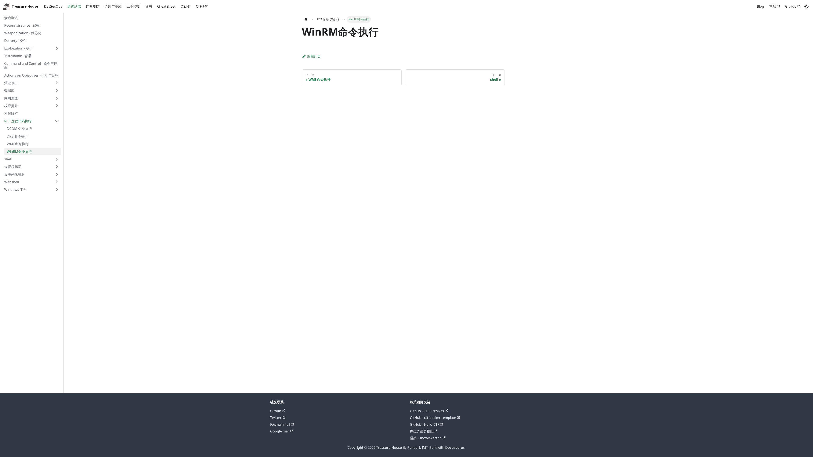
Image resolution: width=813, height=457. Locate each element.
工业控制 (133, 6)
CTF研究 (202, 6)
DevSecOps (53, 6)
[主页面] (306, 19)
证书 (148, 6)
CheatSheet (166, 6)
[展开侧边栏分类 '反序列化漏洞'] (56, 174)
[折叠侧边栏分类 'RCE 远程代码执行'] (56, 121)
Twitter (276, 417)
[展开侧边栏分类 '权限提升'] (56, 105)
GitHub (790, 6)
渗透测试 (74, 6)
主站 (772, 6)
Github (275, 411)
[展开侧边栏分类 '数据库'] (56, 90)
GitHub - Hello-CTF (424, 424)
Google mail (279, 431)
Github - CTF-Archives (427, 411)
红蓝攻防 (93, 6)
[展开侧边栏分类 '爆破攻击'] (56, 83)
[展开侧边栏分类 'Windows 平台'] (56, 189)
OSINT (186, 6)
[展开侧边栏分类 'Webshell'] (56, 182)
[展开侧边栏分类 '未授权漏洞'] (56, 166)
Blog (760, 6)
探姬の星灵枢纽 (422, 431)
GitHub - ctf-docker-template (433, 417)
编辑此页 (314, 56)
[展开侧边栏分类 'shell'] (56, 159)
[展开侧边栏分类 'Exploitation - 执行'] (56, 48)
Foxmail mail (280, 424)
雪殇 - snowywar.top (426, 438)
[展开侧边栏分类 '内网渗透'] (56, 98)
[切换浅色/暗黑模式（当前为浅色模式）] (806, 6)
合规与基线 (113, 6)
